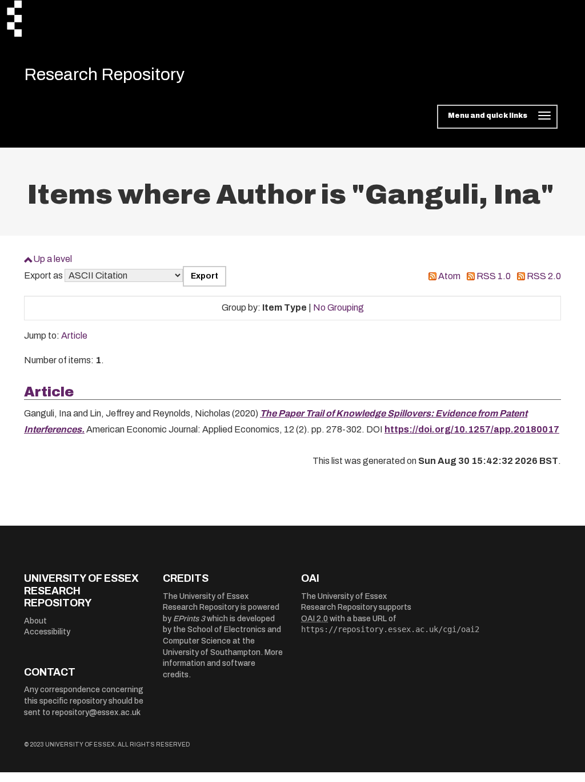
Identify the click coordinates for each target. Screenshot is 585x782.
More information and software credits (223, 663)
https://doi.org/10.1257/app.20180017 (471, 429)
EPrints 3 (189, 618)
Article (74, 335)
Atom (449, 276)
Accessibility (47, 632)
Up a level (52, 259)
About (35, 621)
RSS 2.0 (544, 276)
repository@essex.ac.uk (96, 712)
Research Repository (104, 74)
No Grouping (338, 307)
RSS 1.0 (493, 276)
